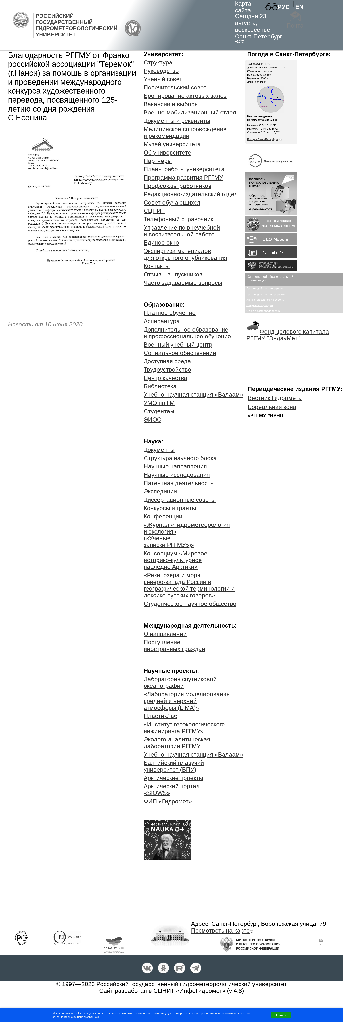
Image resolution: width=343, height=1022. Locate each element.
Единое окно (161, 242)
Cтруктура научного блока (180, 458)
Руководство (161, 70)
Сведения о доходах (259, 305)
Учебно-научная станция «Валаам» (193, 394)
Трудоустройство (167, 369)
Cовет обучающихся (172, 202)
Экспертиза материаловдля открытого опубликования (185, 254)
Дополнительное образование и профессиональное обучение (187, 332)
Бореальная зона (272, 407)
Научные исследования (177, 474)
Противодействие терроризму (265, 294)
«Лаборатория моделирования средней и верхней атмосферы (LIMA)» (187, 701)
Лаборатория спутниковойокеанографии (180, 682)
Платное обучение (170, 313)
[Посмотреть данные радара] (270, 112)
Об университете (167, 152)
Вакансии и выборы (171, 104)
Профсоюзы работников (177, 186)
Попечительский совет (175, 87)
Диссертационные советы (180, 499)
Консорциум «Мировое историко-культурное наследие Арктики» (175, 560)
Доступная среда (167, 361)
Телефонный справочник (178, 219)
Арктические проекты (173, 778)
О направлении (165, 634)
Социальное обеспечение (180, 353)
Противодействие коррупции (265, 288)
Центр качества (165, 378)
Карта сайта (243, 6)
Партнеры (158, 161)
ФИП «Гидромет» (168, 801)
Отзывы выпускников (173, 274)
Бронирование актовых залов (185, 95)
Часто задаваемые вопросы (183, 282)
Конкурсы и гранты (170, 508)
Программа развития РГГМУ (183, 177)
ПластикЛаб (160, 716)
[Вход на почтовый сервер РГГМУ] (295, 16)
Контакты (157, 266)
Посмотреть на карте (220, 930)
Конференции (163, 516)
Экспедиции (160, 491)
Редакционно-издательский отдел (191, 194)
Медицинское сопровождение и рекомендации (185, 132)
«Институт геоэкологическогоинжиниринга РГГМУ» (184, 727)
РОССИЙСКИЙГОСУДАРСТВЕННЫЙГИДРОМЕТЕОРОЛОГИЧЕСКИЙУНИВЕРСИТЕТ (76, 25)
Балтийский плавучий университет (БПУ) (174, 766)
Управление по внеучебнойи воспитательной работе (182, 230)
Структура (158, 62)
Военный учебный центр (178, 344)
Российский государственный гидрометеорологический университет (191, 984)
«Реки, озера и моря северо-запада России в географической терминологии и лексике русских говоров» (189, 585)
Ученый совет (163, 79)
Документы (159, 449)
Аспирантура (162, 321)
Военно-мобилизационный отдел (190, 112)
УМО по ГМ (159, 403)
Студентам (159, 411)
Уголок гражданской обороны (265, 299)
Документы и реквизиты (177, 120)
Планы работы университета (184, 169)
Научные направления (175, 466)
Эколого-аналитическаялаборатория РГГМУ (177, 742)
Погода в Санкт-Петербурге (262, 139)
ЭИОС (152, 419)
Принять (281, 1015)
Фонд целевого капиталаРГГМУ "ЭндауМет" (287, 334)
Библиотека (160, 386)
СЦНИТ (154, 211)
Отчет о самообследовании (264, 310)
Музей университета (172, 144)
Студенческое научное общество (190, 603)
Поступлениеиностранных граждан (174, 645)
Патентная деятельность (179, 483)
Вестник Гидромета (275, 398)
